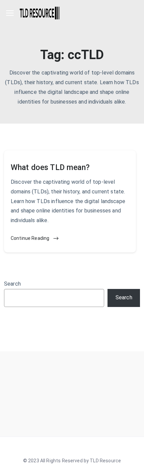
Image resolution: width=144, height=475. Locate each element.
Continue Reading (31, 238)
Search (12, 284)
